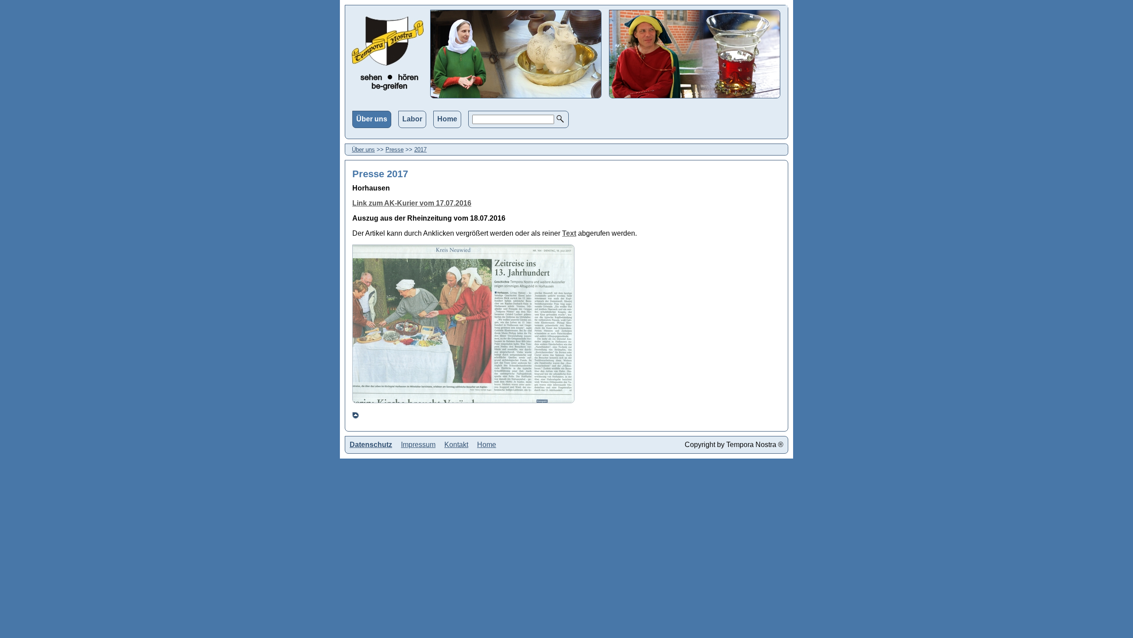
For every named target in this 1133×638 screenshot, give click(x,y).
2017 (420, 149)
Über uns (371, 119)
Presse (394, 149)
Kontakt (456, 444)
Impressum (418, 444)
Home (447, 119)
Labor (412, 119)
